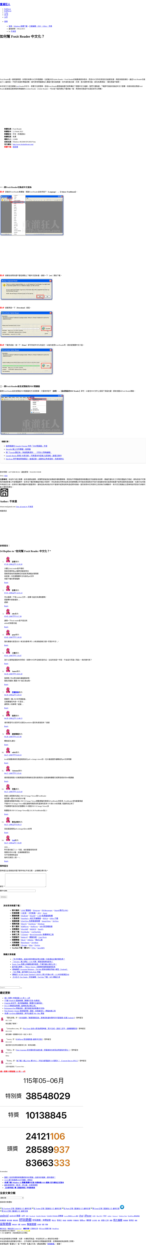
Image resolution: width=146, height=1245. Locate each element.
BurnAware (25, 943)
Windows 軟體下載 (20, 26)
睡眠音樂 (14, 1224)
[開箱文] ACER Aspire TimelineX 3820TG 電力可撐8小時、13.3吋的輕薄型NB (40, 974)
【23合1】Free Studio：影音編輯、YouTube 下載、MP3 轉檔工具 (36, 977)
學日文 (54, 1220)
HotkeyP (24, 937)
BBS (27, 1216)
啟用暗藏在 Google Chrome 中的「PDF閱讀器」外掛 (26, 446)
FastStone (32, 924)
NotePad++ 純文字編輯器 (31, 918)
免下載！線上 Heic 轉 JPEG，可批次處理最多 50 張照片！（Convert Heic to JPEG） (47, 1061)
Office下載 (54, 918)
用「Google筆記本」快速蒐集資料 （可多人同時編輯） (29, 452)
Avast (45, 913)
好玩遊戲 (25, 1220)
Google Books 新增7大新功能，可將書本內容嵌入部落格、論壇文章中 (34, 456)
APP (23, 1216)
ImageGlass (46, 921)
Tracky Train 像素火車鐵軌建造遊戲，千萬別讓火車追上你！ (34, 964)
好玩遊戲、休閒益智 (41, 1220)
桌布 (99, 1220)
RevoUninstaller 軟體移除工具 (42, 935)
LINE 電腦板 (26, 910)
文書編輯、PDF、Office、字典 (40, 26)
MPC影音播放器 (46, 926)
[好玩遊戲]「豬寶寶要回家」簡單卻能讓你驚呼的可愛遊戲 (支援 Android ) (46, 1018)
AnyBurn (34, 943)
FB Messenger (47, 910)
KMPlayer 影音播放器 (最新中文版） (29, 1039)
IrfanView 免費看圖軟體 (30, 921)
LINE (94, 1216)
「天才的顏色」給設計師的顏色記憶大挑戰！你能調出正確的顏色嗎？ (38, 959)
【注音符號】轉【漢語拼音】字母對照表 (19, 1188)
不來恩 (13, 31)
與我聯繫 (50, 1244)
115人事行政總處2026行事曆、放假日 (18, 1180)
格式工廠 (39, 940)
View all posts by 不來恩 (24, 507)
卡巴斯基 (32, 913)
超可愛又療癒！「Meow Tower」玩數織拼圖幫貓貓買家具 (33, 967)
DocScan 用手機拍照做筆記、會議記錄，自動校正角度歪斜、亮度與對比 (35, 459)
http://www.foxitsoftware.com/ (23, 144)
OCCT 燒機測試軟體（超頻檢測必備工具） (20, 1006)
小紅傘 (24, 913)
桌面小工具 (105, 1220)
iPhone (87, 1215)
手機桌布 (76, 1220)
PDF (6, 476)
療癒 (136, 1220)
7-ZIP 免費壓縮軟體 (45, 916)
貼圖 (43, 1224)
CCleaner (24, 935)
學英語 (64, 1220)
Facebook (32, 1216)
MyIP (6, 15)
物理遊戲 (125, 1220)
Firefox (37, 945)
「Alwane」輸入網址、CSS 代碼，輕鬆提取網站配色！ (32, 962)
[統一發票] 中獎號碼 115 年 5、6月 (17, 998)
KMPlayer (7, 11)
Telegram (36, 910)
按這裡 (15, 147)
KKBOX (33, 929)
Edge (31, 945)
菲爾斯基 (15, 692)
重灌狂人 (5, 4)
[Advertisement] (64, 56)
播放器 (88, 1220)
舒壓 (19, 1224)
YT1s (34, 948)
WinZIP (32, 916)
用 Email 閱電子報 (45, 1228)
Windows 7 (115, 1216)
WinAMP (24, 929)
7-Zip (6, 13)
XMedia (30, 940)
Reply (6, 582)
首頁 (6, 21)
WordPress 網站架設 (134, 1216)
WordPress (55, 1228)
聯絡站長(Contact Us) (14, 1228)
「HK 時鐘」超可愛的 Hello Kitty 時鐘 (26, 972)
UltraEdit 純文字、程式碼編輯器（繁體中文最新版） (23, 1003)
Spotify (41, 929)
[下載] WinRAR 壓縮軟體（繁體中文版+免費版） (22, 1001)
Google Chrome (41, 1216)
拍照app (82, 1220)
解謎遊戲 (31, 1224)
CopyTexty (42, 937)
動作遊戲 (9, 1220)
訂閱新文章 (34, 1228)
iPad (81, 1215)
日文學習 (94, 1220)
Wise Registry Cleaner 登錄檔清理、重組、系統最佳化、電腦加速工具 (30, 1011)
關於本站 (3, 1228)
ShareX (24, 924)
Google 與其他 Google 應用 (71, 1216)
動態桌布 (15, 1220)
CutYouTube (36, 932)
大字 (6, 17)
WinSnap (41, 924)
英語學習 (23, 1224)
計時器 (39, 1224)
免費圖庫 (3, 1220)
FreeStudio (25, 932)
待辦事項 (69, 1220)
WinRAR (24, 916)
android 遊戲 (15, 1216)
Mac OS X (99, 1216)
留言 (2, 886)
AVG (39, 913)
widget (109, 1216)
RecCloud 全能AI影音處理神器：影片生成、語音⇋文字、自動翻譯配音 (50, 1028)
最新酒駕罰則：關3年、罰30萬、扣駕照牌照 (21, 1185)
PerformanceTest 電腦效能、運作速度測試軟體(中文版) (24, 1008)
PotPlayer (7, 9)
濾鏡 (111, 1220)
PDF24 (45, 918)
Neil (13, 840)
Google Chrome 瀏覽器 (55, 1216)
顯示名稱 (3, 891)
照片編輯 (117, 1220)
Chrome (24, 945)
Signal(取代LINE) (61, 910)
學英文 (59, 1220)
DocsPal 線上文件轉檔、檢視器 (18, 449)
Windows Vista (123, 1216)
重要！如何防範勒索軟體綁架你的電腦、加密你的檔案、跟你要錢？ (30, 1177)
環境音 (131, 1220)
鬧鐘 (46, 1224)
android (4, 1215)
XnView (55, 921)
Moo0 (23, 940)
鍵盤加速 (33, 937)
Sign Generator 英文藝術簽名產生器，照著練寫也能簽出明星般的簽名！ (43, 1050)
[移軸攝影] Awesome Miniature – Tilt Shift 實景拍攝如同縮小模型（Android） (40, 969)
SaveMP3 (41, 948)
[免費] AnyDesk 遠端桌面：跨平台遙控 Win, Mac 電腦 (24, 1013)
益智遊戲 (5, 1224)
